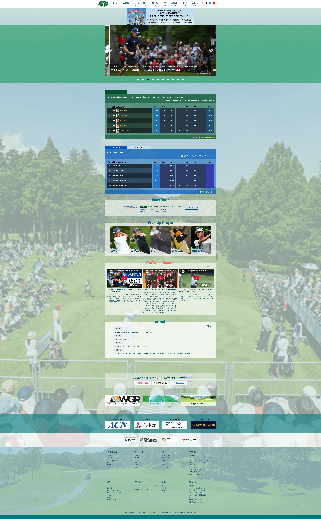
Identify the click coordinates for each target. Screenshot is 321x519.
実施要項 (109, 497)
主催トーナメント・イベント (197, 492)
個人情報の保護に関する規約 (197, 499)
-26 (156, 131)
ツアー (116, 92)
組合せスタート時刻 (172, 100)
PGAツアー (116, 147)
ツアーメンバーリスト (168, 465)
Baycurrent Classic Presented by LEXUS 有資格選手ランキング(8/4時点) (135, 332)
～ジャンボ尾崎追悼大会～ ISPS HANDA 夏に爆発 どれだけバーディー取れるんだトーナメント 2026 (145, 97)
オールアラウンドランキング (197, 462)
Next (211, 50)
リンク (190, 497)
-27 (156, 126)
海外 (135, 462)
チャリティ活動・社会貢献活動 (197, 495)
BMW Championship (115, 153)
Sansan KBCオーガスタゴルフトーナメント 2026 (164, 207)
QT (108, 462)
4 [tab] (153, 79)
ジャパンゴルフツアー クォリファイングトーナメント (146, 486)
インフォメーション (113, 485)
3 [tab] (148, 79)
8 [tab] (173, 79)
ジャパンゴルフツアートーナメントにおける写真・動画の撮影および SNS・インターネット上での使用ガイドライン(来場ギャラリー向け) (154, 353)
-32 (156, 111)
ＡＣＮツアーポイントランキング (198, 469)
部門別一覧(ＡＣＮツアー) (196, 467)
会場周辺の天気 (207, 100)
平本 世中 (123, 111)
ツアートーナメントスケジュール (201, 137)
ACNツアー (110, 458)
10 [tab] (183, 79)
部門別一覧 (192, 455)
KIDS (135, 467)
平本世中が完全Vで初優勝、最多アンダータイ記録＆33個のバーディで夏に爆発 (150, 70)
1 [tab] (138, 79)
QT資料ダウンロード (113, 499)
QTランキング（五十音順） (115, 492)
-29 (156, 116)
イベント (164, 492)
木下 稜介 (123, 121)
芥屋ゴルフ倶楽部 (153, 211)
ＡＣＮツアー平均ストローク (197, 474)
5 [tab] (158, 79)
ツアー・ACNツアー (113, 460)
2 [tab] (143, 79)
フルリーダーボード (190, 100)
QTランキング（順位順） (114, 490)
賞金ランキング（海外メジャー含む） (199, 460)
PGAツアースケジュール (204, 192)
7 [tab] (168, 79)
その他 (136, 465)
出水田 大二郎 (124, 131)
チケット (191, 207)
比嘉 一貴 (123, 116)
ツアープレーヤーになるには (197, 490)
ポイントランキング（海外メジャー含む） (200, 458)
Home (115, 3)
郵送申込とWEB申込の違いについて (144, 489)
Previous (110, 50)
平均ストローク (193, 465)
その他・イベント (112, 469)
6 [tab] (163, 79)
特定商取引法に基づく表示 (196, 502)
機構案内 (191, 485)
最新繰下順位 (165, 462)
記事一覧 (109, 488)
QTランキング (165, 467)
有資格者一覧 (165, 458)
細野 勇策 (123, 126)
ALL (209, 267)
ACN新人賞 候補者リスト (122, 339)
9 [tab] (178, 79)
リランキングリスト (167, 460)
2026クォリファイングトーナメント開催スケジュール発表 (131, 346)
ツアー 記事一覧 (202, 73)
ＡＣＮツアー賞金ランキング (197, 472)
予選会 (109, 467)
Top (163, 485)
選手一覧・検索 (166, 455)
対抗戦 (163, 490)
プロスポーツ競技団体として (197, 488)
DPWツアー (138, 147)
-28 (156, 121)
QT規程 (109, 495)
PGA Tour (110, 465)
